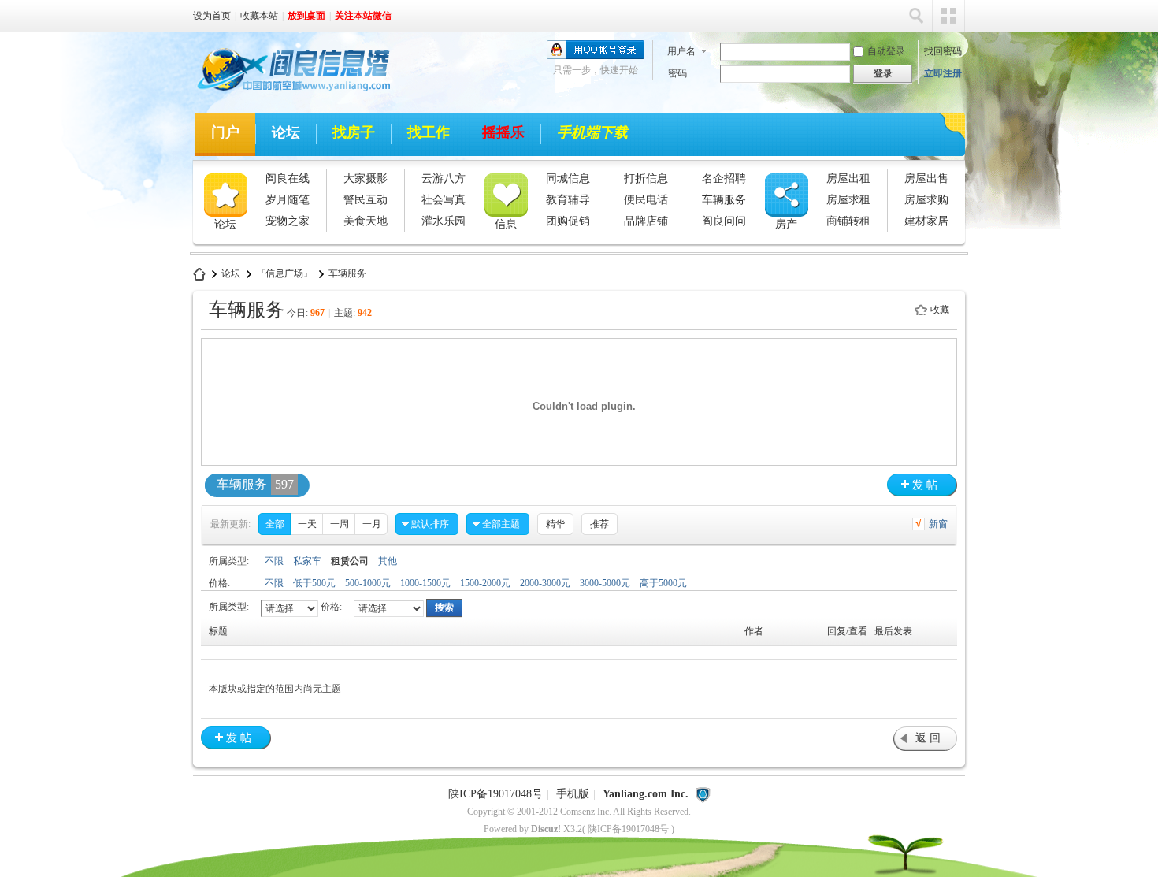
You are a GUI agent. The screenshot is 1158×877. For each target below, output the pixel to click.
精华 (555, 524)
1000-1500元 (425, 583)
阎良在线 (287, 178)
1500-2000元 (485, 583)
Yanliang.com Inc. (645, 794)
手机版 (572, 794)
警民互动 (365, 200)
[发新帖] (922, 485)
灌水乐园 (443, 221)
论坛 (286, 132)
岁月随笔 (287, 200)
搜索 (916, 16)
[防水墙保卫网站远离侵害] (703, 794)
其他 (387, 561)
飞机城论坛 (199, 273)
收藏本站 (259, 15)
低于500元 (314, 583)
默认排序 (430, 524)
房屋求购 (926, 200)
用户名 (681, 51)
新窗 (938, 524)
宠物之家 (287, 221)
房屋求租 (848, 200)
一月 (371, 524)
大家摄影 (365, 178)
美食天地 (365, 221)
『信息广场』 (284, 273)
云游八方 (443, 178)
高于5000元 (663, 583)
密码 (677, 73)
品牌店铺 (646, 221)
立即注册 (943, 73)
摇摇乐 (503, 132)
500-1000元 (368, 583)
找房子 (353, 132)
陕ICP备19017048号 (495, 794)
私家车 (307, 561)
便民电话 (646, 200)
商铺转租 (848, 221)
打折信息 (646, 178)
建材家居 (926, 221)
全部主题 (501, 524)
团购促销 (568, 221)
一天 (307, 524)
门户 (225, 132)
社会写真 (443, 200)
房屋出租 (848, 178)
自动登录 (886, 51)
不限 (274, 561)
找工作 (428, 132)
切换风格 (948, 16)
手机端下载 (592, 132)
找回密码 (943, 51)
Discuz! (546, 828)
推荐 (599, 524)
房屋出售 (926, 178)
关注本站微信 (363, 15)
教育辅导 (568, 200)
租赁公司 (350, 561)
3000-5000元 (605, 583)
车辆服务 (724, 200)
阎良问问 (724, 221)
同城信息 (568, 178)
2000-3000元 (545, 583)
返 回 (928, 738)
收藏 (939, 309)
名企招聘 (724, 178)
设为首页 (212, 15)
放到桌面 (306, 15)
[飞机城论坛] (286, 93)
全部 (274, 524)
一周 (339, 524)
